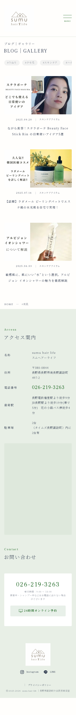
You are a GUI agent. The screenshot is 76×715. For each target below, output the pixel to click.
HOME (8, 304)
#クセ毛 (29, 62)
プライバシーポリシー (39, 685)
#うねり (12, 62)
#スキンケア (50, 62)
